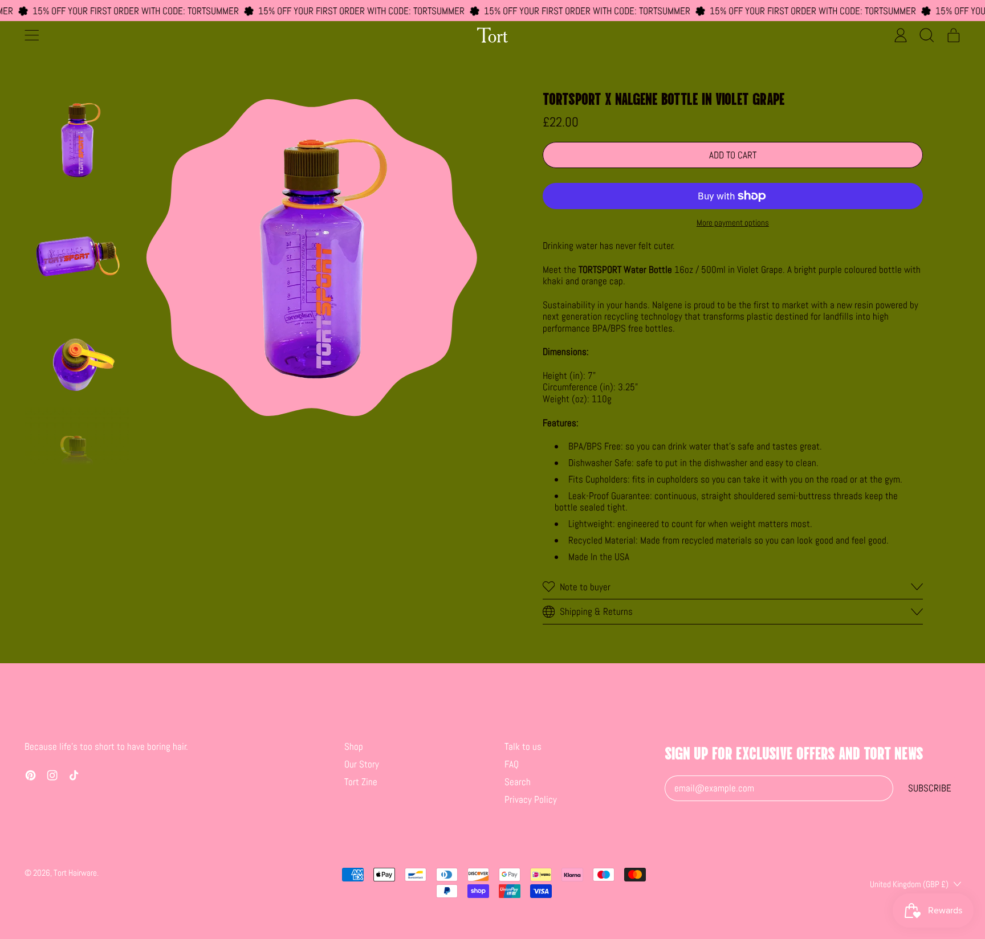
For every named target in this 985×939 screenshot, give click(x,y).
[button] (927, 34)
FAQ (511, 764)
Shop (353, 746)
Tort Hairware (75, 872)
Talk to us (523, 746)
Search (517, 781)
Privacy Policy (530, 799)
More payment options (733, 223)
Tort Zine (360, 781)
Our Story (361, 764)
